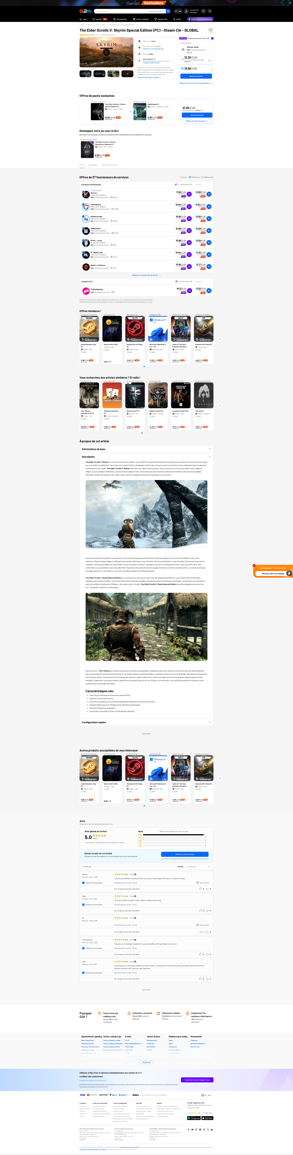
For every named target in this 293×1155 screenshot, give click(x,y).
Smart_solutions (98, 265)
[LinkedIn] (211, 1129)
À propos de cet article (109, 165)
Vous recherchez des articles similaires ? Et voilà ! (110, 377)
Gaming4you (96, 204)
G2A (82, 24)
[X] (208, 1129)
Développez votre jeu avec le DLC (99, 130)
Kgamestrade (96, 216)
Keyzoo (94, 193)
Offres (82, 165)
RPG (103, 24)
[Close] (290, 3)
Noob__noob (96, 240)
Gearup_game (193, 47)
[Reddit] (200, 1129)
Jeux (97, 24)
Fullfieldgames (97, 289)
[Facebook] (188, 1129)
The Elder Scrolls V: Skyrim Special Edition (121, 24)
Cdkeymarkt (96, 228)
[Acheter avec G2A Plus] (189, 194)
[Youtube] (192, 1129)
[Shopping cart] (210, 11)
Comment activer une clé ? (151, 62)
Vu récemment (93, 165)
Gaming (89, 24)
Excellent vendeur (98, 195)
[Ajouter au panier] (209, 194)
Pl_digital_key (97, 252)
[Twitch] (196, 1129)
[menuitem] (83, 19)
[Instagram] (204, 1129)
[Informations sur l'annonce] (190, 43)
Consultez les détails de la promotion (92, 1080)
